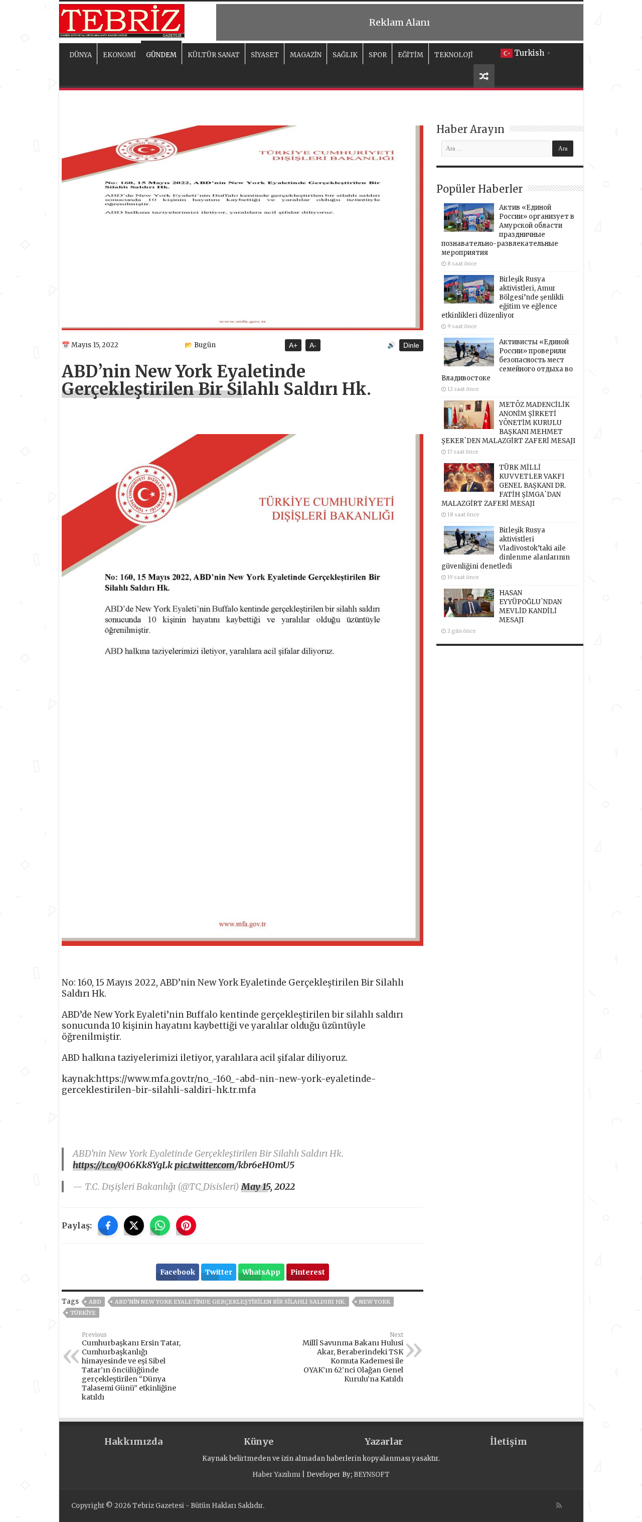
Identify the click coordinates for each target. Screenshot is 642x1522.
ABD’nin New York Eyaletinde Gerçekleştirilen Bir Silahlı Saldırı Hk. (230, 1301)
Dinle (411, 345)
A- (312, 345)
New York (374, 1301)
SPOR (378, 55)
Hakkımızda (133, 1441)
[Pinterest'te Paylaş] (186, 1225)
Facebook (177, 1272)
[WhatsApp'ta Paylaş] (160, 1225)
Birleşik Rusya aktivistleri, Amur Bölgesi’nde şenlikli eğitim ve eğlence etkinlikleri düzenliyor (502, 297)
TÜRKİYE (83, 1312)
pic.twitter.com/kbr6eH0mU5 (234, 1165)
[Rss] (559, 1505)
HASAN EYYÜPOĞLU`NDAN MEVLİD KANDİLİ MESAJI (530, 606)
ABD (95, 1301)
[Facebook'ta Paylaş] (108, 1225)
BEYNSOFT (372, 1474)
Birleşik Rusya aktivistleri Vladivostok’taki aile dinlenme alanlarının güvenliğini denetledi (505, 548)
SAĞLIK (345, 55)
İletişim (508, 1441)
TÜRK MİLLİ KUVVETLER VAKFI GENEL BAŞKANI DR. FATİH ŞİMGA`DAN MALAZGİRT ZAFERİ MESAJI (503, 485)
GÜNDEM (161, 55)
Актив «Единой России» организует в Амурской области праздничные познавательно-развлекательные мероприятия (507, 230)
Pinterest (307, 1272)
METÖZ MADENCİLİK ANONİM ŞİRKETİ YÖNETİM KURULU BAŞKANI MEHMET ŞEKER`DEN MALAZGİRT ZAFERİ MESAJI (508, 422)
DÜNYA (80, 55)
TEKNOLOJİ (453, 55)
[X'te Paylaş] (134, 1225)
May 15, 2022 (268, 1186)
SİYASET (265, 55)
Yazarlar (384, 1441)
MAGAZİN (306, 55)
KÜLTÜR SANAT (214, 55)
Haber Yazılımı (276, 1474)
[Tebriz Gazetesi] (122, 19)
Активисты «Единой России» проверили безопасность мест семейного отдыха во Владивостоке (507, 360)
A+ (293, 345)
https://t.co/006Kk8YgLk (123, 1165)
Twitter (218, 1272)
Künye (258, 1441)
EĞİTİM (410, 55)
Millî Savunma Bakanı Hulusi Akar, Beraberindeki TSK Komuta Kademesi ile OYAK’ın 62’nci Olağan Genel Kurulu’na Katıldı (352, 1357)
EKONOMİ (119, 55)
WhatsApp (261, 1272)
